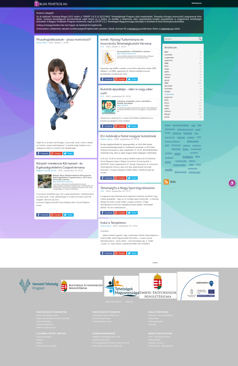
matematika (179, 165)
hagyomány (170, 129)
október (167, 91)
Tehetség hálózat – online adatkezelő (160, 346)
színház (168, 153)
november (168, 55)
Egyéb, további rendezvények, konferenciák (107, 346)
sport (177, 153)
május (166, 69)
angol (197, 129)
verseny (177, 133)
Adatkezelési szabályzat (113, 302)
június (166, 103)
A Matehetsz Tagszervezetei (45, 327)
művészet (194, 172)
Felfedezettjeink (153, 318)
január (166, 80)
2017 (166, 52)
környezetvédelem (181, 125)
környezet (176, 145)
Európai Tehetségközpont (44, 324)
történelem (193, 141)
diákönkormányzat (185, 129)
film (199, 125)
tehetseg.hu (197, 3)
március (167, 75)
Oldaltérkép (129, 302)
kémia (167, 125)
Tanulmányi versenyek (155, 343)
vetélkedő (169, 158)
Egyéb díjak (152, 324)
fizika (185, 149)
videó (191, 164)
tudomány (196, 145)
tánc (197, 156)
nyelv (199, 137)
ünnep (167, 132)
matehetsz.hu (167, 29)
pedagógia (192, 168)
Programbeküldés (154, 340)
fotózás (181, 137)
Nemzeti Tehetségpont (43, 321)
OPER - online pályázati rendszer (159, 337)
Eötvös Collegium (172, 141)
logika (198, 164)
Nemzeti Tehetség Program (101, 318)
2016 (166, 63)
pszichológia (195, 149)
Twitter (70, 153)
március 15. (170, 137)
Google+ (58, 153)
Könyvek (39, 343)
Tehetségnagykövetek (155, 321)
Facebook (44, 153)
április (166, 72)
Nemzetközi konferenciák (100, 340)
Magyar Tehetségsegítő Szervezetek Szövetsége (53, 318)
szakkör (190, 137)
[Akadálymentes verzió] (232, 183)
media (168, 169)
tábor (196, 133)
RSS (173, 182)
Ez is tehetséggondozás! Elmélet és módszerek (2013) (110, 343)
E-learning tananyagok (43, 337)
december (168, 86)
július (166, 66)
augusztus (168, 60)
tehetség (176, 149)
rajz (193, 125)
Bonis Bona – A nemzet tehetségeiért (160, 315)
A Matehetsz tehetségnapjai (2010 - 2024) (106, 337)
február (167, 77)
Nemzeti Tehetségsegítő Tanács (47, 315)
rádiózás (186, 145)
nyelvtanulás (181, 161)
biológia (187, 133)
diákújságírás (180, 172)
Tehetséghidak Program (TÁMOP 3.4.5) (105, 315)
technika (194, 152)
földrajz (192, 161)
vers (167, 145)
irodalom (188, 156)
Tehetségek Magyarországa (101, 321)
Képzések (39, 340)
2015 (166, 83)
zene (168, 161)
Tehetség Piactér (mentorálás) (46, 346)
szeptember (169, 58)
